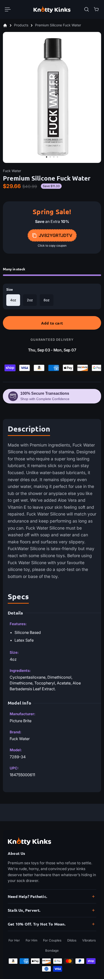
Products (21, 25)
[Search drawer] (86, 9)
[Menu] (8, 9)
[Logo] (52, 9)
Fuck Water (12, 171)
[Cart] (96, 9)
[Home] (5, 25)
